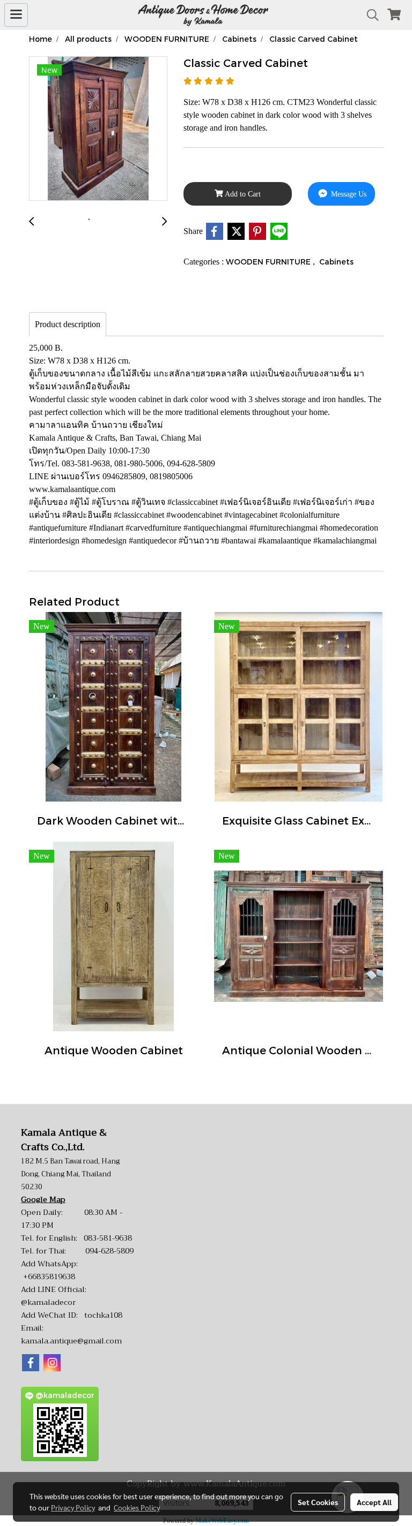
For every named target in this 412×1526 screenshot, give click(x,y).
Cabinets (336, 261)
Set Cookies (318, 1502)
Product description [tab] (67, 324)
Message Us (347, 194)
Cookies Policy (137, 1507)
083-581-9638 (108, 1238)
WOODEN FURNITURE (269, 261)
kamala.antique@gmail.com (71, 1340)
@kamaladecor (48, 1302)
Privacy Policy (73, 1507)
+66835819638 (49, 1276)
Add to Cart (242, 194)
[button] (369, 15)
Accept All (374, 1502)
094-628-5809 (109, 1250)
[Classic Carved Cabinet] (98, 129)
